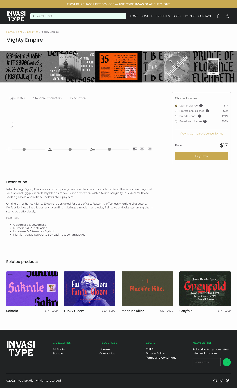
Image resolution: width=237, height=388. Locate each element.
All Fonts (59, 349)
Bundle (58, 353)
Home (10, 31)
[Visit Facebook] (215, 381)
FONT (134, 16)
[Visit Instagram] (221, 381)
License (104, 349)
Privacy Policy (155, 353)
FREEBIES (163, 16)
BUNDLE (147, 16)
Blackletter (31, 31)
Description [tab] (78, 98)
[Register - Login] (228, 16)
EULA (150, 349)
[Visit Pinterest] (228, 381)
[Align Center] (142, 149)
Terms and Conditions (161, 357)
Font (19, 31)
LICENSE (189, 16)
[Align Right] (150, 149)
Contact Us (107, 353)
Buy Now (201, 156)
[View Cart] (218, 16)
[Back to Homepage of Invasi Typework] (16, 16)
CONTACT (204, 16)
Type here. (49, 124)
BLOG (177, 16)
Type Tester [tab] (17, 98)
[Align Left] (135, 149)
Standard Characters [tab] (47, 98)
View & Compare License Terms (201, 133)
